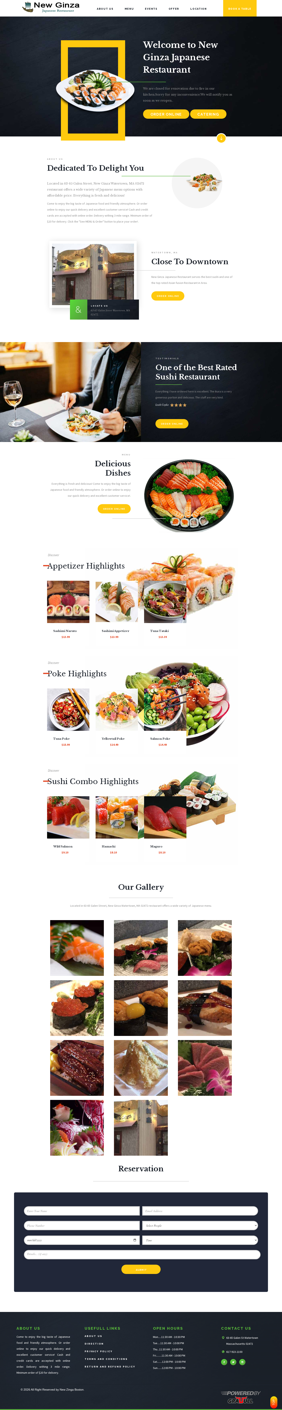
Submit (141, 1270)
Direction (94, 1343)
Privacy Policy (99, 1351)
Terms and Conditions (106, 1359)
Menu (129, 8)
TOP (273, 1402)
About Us (105, 8)
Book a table (239, 8)
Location (198, 8)
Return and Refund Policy (110, 1366)
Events (151, 8)
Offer (174, 8)
